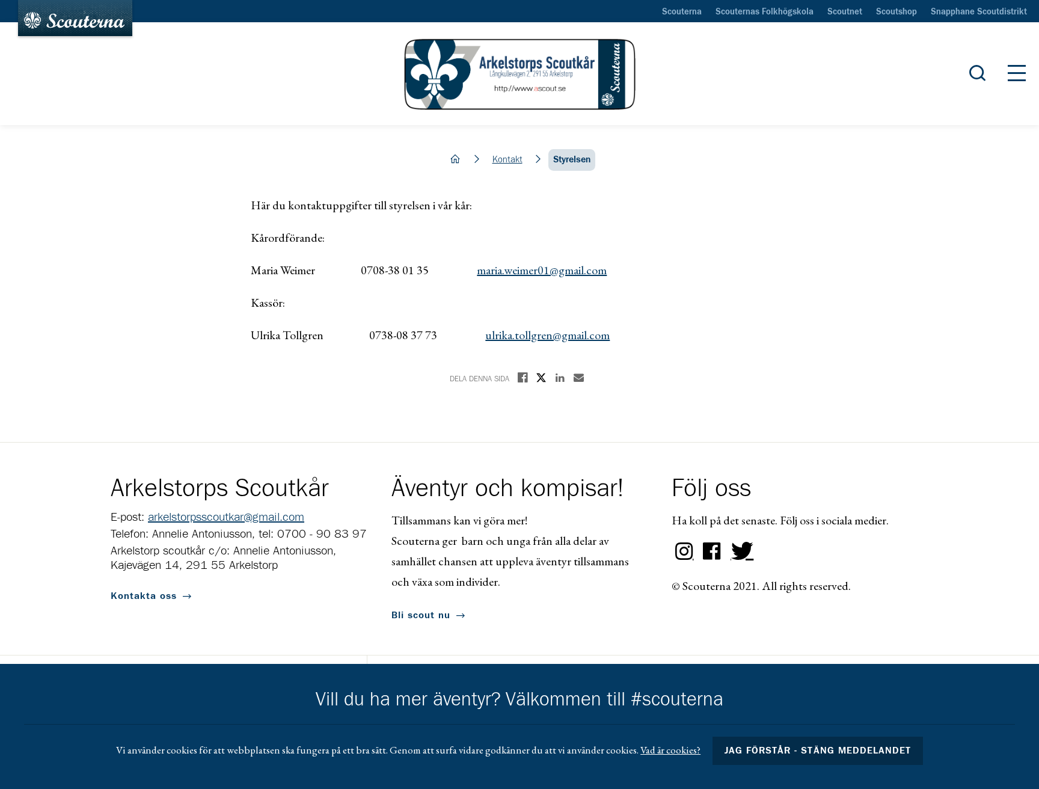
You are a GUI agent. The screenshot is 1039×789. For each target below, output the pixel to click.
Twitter (739, 551)
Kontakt (507, 159)
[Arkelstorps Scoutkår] (519, 74)
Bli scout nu (420, 615)
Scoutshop (896, 12)
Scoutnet (844, 12)
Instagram (684, 551)
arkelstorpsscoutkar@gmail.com (226, 517)
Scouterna (682, 12)
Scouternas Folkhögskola (765, 12)
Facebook (712, 551)
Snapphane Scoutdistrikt (979, 12)
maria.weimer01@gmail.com (542, 270)
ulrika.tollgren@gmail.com (547, 335)
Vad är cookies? (670, 750)
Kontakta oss (144, 596)
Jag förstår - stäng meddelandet (818, 750)
